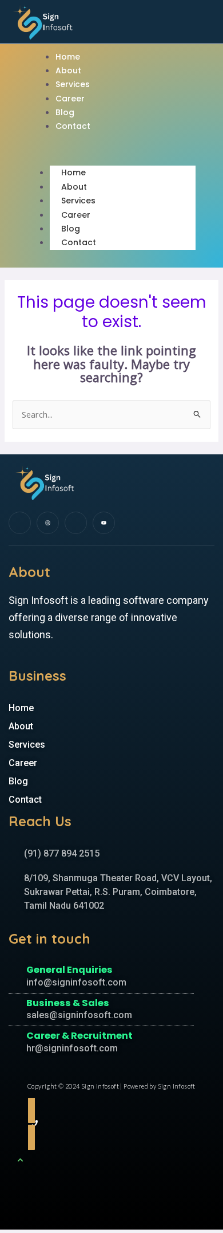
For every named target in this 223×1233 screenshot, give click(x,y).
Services (72, 84)
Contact (72, 126)
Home (67, 56)
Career (70, 98)
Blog (64, 112)
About (68, 70)
